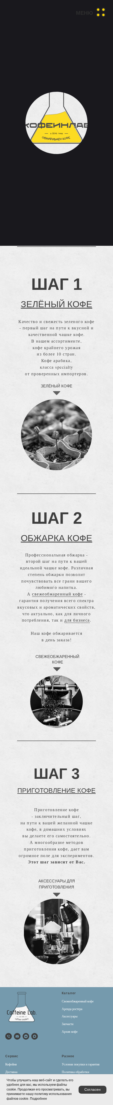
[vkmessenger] (26, 1036)
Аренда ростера (72, 1009)
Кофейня (11, 1064)
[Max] (34, 1036)
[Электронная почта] (17, 1036)
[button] (91, 12)
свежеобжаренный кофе (57, 594)
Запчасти (67, 1024)
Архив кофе (70, 1032)
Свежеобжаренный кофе (78, 1001)
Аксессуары (70, 1016)
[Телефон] (8, 1036)
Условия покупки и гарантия (81, 1064)
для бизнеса (77, 620)
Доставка (11, 1072)
